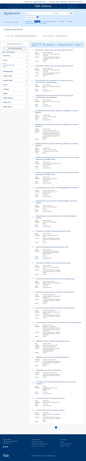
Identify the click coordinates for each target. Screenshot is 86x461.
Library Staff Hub (65, 446)
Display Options (50, 45)
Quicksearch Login (40, 1)
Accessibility (63, 439)
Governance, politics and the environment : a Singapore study (55, 292)
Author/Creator (7, 76)
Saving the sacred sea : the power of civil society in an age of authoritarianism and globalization (54, 81)
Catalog (37, 21)
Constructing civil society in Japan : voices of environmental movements (58, 322)
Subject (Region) (8, 98)
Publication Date (8, 71)
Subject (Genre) (7, 106)
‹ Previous (37, 44)
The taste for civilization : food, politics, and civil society (53, 231)
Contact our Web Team (38, 446)
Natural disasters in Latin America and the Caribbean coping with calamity (56, 217)
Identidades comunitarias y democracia (48, 370)
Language (6, 89)
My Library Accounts (37, 441)
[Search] (71, 13)
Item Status (6, 55)
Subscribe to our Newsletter (40, 443)
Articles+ (61, 21)
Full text (46, 89)
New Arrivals (43, 23)
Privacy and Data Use (66, 443)
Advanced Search (30, 17)
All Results (29, 21)
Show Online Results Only (15, 48)
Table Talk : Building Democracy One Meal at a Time (52, 247)
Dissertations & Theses (9, 65)
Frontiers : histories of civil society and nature (50, 398)
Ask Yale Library (54, 1)
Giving (62, 441)
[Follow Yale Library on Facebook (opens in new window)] (3, 446)
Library (5, 84)
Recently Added (7, 80)
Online (4, 67)
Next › (35, 45)
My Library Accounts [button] (76, 1)
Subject (5, 93)
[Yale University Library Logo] (43, 6)
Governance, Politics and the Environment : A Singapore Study (55, 279)
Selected (78, 45)
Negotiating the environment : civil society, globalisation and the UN (57, 187)
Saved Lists (29, 1)
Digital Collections (31, 23)
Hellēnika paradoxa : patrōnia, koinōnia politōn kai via (52, 341)
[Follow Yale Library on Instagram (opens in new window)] (5, 446)
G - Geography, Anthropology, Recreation (24, 36)
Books (4, 63)
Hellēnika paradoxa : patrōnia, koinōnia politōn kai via (52, 357)
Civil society (61, 36)
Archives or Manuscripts (50, 21)
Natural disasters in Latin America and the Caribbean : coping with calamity (56, 202)
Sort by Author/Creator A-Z (65, 45)
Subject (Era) (7, 102)
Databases (70, 21)
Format (5, 60)
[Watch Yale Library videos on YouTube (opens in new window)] (7, 446)
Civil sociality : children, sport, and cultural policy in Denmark (54, 50)
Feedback (64, 1)
